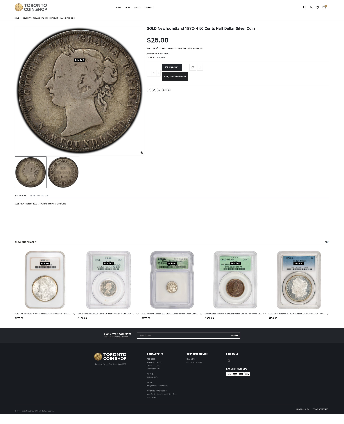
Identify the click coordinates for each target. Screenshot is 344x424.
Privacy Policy (302, 409)
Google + (164, 90)
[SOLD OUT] (71, 256)
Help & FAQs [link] (191, 359)
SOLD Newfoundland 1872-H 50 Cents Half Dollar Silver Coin (201, 28)
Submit (234, 335)
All (158, 57)
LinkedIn (159, 90)
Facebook (149, 90)
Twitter (154, 90)
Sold (163, 57)
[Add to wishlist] (192, 67)
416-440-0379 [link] (152, 377)
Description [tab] (20, 195)
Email (168, 90)
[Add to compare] (200, 67)
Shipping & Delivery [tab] (39, 195)
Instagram (229, 360)
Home (17, 18)
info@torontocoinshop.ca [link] (157, 386)
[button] (326, 242)
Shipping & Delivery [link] (194, 362)
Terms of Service (320, 409)
